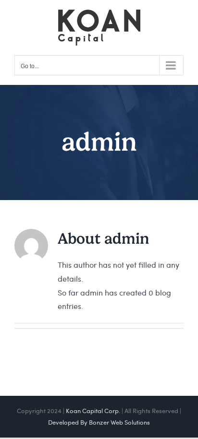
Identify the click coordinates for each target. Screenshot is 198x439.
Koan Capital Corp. (93, 410)
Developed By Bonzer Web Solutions (99, 422)
